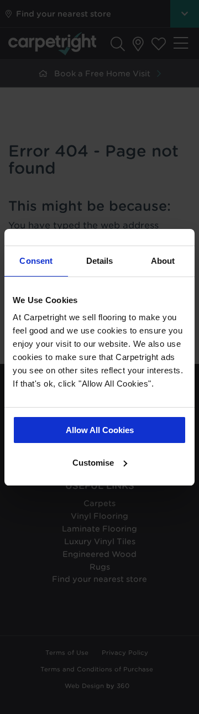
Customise (93, 462)
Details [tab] (99, 260)
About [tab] (163, 260)
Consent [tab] (36, 260)
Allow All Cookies (100, 430)
